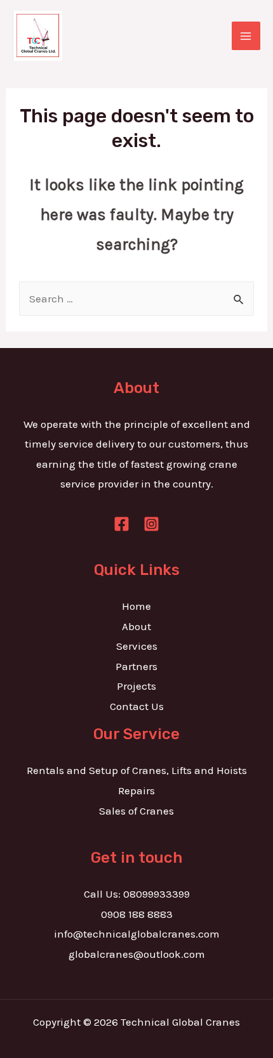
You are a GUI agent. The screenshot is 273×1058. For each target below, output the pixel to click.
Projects (136, 686)
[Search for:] (136, 298)
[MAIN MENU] (246, 36)
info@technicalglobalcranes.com (137, 933)
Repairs (136, 790)
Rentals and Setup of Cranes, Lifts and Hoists (137, 770)
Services (136, 646)
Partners (136, 666)
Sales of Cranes (136, 810)
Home (136, 606)
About (136, 626)
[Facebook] (122, 524)
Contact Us (137, 706)
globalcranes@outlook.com (137, 954)
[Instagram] (151, 524)
